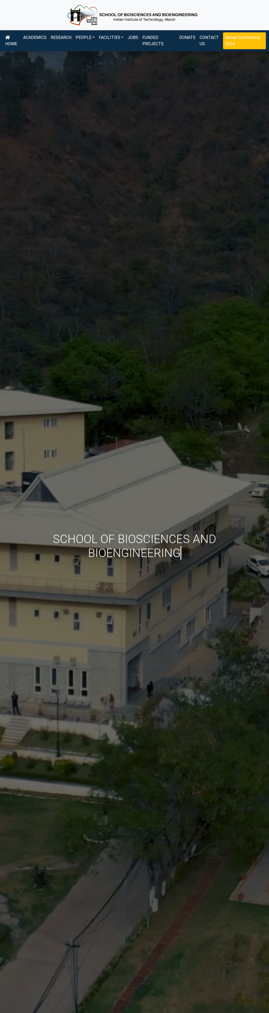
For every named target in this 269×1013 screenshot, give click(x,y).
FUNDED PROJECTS (153, 40)
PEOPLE (83, 37)
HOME (11, 43)
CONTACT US (209, 40)
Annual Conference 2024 (242, 40)
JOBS (133, 37)
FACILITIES (109, 37)
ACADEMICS (34, 37)
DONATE (187, 37)
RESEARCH (61, 37)
